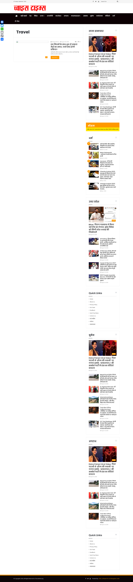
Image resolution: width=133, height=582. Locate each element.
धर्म (113, 16)
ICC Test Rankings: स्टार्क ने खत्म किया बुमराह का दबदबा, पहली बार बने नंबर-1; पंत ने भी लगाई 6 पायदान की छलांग (108, 110)
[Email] (2, 32)
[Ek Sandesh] (30, 8)
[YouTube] (98, 1)
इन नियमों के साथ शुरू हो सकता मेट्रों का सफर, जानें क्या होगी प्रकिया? (64, 47)
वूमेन (92, 16)
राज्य (41, 16)
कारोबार (58, 16)
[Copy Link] (2, 36)
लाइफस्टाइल (75, 16)
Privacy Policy (93, 305)
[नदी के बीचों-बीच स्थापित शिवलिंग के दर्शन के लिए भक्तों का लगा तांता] (94, 146)
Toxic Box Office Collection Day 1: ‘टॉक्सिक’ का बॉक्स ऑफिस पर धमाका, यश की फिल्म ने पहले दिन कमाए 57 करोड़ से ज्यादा (108, 97)
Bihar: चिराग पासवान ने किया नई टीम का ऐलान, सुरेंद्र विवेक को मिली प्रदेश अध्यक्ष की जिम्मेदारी (101, 228)
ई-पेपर (17, 21)
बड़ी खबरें (24, 16)
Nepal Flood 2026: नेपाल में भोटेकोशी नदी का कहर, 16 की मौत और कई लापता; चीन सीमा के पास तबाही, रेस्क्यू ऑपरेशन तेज (108, 74)
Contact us (93, 316)
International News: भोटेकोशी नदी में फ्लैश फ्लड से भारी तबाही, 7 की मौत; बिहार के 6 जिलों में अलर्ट (108, 399)
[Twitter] (95, 1)
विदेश (36, 16)
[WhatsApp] (2, 29)
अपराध (66, 16)
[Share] (2, 39)
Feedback (92, 310)
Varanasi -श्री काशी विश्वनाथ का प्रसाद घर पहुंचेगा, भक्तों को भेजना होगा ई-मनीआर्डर (107, 163)
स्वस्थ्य (85, 16)
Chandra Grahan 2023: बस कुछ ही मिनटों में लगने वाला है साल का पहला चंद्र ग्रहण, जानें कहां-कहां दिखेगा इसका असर (107, 175)
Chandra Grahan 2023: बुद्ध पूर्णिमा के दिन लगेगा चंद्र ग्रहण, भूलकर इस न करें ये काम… (108, 186)
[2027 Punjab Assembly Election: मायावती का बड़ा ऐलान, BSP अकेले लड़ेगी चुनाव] (94, 277)
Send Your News (94, 313)
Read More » (55, 57)
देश (30, 16)
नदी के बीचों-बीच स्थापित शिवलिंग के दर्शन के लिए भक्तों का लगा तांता (107, 145)
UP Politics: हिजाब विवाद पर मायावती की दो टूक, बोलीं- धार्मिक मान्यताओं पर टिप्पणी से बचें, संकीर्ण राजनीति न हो (108, 242)
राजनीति (50, 16)
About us (92, 302)
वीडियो (107, 16)
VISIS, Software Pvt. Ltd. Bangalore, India (109, 579)
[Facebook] (93, 1)
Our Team (92, 307)
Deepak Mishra (55, 42)
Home (91, 299)
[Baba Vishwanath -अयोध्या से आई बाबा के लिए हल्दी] (94, 155)
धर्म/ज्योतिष (92, 319)
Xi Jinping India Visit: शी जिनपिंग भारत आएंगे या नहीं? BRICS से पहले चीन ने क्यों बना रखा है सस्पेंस (108, 85)
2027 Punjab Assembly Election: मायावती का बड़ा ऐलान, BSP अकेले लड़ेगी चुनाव (108, 277)
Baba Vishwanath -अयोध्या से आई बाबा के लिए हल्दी (108, 154)
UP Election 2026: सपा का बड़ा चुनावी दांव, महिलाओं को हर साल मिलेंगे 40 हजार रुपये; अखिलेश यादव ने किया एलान (108, 254)
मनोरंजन (99, 16)
